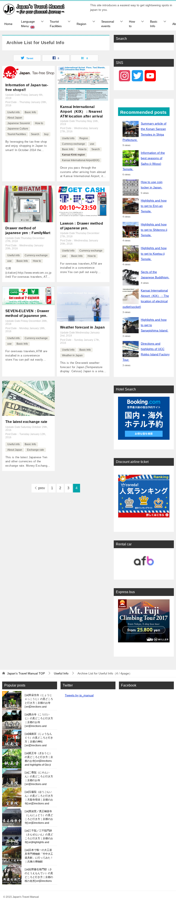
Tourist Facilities (56, 24)
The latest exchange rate (26, 422)
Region (81, 24)
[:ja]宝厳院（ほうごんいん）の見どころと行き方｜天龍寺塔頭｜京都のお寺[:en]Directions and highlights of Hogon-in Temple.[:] (39, 797)
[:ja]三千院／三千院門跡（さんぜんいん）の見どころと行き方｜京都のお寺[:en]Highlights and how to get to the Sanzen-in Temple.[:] (39, 836)
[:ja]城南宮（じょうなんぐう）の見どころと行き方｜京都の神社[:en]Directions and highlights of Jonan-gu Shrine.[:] (39, 739)
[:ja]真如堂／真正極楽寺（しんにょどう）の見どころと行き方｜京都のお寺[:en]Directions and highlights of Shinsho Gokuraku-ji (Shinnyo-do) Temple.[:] (39, 817)
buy (46, 134)
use (92, 143)
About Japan (14, 117)
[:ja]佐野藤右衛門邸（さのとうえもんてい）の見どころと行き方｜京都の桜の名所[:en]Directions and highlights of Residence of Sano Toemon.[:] (39, 875)
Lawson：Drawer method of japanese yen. (81, 226)
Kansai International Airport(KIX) (80, 160)
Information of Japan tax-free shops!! (26, 87)
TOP (26, 673)
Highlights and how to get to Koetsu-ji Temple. (154, 253)
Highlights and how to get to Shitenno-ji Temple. (154, 230)
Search (35, 134)
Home (8, 24)
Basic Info (153, 24)
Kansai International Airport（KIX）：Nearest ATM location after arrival (81, 111)
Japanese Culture (17, 128)
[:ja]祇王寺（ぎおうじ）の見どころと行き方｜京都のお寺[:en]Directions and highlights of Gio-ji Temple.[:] (39, 759)
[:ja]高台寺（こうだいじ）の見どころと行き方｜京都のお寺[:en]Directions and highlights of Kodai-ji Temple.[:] (39, 720)
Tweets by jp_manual (79, 695)
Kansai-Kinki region (73, 154)
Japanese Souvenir (18, 123)
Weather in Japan (72, 355)
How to (132, 24)
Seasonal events (107, 24)
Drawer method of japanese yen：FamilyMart (27, 230)
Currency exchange (73, 143)
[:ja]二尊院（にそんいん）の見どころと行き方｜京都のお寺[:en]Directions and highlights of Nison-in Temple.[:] (39, 778)
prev (41, 488)
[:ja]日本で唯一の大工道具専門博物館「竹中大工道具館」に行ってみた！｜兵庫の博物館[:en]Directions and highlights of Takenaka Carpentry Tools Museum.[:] (39, 855)
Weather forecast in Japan (82, 327)
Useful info (13, 112)
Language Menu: (28, 24)
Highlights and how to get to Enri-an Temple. (154, 206)
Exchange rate (35, 449)
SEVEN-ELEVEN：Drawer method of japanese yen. (27, 313)
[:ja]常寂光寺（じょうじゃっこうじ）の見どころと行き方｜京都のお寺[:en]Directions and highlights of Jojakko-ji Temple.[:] (39, 701)
